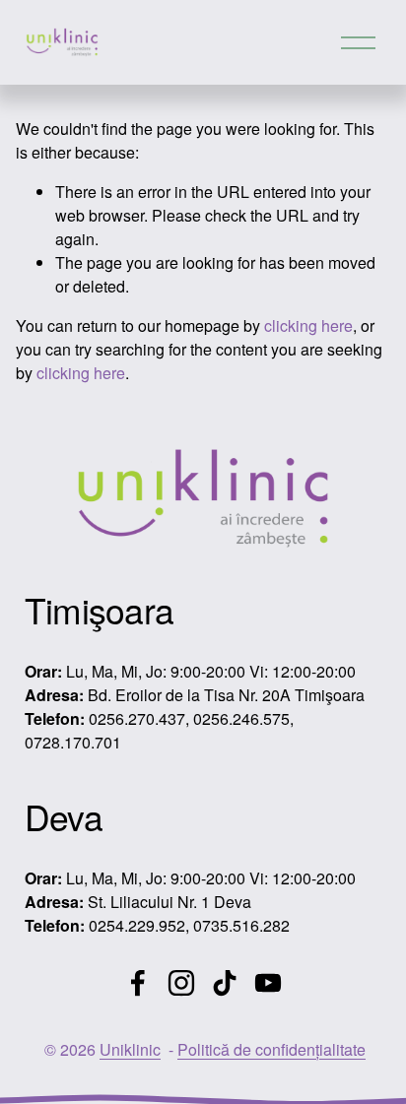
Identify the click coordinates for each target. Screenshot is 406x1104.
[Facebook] (138, 983)
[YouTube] (268, 983)
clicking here (308, 325)
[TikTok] (224, 983)
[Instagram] (181, 983)
